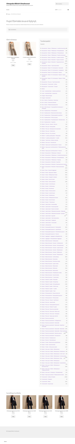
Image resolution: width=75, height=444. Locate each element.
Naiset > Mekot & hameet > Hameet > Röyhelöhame (52, 254)
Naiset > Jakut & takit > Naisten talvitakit (50, 209)
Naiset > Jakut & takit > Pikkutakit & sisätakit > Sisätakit (53, 213)
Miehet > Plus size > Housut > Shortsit (49, 124)
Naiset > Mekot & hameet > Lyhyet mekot (50, 263)
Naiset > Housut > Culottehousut (48, 183)
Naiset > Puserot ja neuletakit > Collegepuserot (51, 320)
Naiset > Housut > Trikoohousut (48, 202)
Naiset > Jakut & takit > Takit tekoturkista (50, 218)
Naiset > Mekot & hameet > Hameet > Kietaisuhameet (53, 245)
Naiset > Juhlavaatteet (46, 224)
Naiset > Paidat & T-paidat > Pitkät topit (50, 286)
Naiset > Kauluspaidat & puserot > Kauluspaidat (51, 227)
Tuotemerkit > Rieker (46, 381)
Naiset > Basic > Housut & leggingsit (49, 170)
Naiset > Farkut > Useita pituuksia (48, 181)
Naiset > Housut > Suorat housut (48, 199)
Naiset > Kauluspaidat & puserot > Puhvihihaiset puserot (53, 231)
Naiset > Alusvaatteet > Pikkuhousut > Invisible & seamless (54, 155)
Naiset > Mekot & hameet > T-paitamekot (50, 277)
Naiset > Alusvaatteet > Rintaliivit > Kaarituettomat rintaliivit (54, 164)
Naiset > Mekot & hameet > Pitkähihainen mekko (52, 272)
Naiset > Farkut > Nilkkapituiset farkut (49, 174)
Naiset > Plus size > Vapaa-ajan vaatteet (50, 316)
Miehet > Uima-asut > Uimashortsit (49, 142)
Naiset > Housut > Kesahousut (48, 188)
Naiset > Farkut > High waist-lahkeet (49, 172)
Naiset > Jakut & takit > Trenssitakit (49, 222)
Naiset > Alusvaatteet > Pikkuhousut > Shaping (51, 159)
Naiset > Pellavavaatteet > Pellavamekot (50, 297)
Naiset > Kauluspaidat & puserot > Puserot (50, 234)
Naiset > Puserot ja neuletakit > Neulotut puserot (52, 333)
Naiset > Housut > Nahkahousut (48, 195)
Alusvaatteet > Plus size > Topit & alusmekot (51, 82)
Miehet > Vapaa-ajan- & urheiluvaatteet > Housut (51, 144)
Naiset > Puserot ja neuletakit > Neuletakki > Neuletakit (53, 328)
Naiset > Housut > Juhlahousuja (48, 186)
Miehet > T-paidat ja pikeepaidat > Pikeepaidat (51, 135)
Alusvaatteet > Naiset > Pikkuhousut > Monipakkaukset (53, 50)
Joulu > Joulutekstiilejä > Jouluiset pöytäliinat (51, 91)
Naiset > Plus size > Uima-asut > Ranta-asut (50, 311)
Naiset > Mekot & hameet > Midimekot (49, 268)
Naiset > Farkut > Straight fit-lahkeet (49, 177)
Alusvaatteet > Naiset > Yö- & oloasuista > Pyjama (52, 72)
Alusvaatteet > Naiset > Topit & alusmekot (50, 65)
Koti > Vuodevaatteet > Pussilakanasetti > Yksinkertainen (53, 119)
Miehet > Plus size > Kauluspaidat (48, 126)
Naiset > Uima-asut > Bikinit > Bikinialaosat (50, 349)
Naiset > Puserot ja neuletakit (48, 318)
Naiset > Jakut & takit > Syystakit (48, 215)
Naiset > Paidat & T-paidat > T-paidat (49, 288)
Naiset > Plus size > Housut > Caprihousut (50, 300)
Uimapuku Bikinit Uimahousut (18, 3)
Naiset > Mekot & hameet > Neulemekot (50, 270)
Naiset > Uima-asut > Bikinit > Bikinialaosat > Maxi (52, 358)
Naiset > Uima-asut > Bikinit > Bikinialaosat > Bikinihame (53, 351)
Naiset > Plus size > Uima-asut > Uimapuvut (50, 313)
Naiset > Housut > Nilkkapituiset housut (50, 197)
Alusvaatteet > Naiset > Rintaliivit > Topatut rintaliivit (53, 59)
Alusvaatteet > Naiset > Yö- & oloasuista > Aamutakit (52, 67)
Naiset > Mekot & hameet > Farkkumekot (50, 240)
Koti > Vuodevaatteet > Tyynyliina (48, 122)
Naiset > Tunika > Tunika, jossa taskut (49, 346)
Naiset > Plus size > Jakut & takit (48, 302)
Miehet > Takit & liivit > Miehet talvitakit (50, 140)
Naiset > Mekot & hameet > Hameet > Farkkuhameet (52, 243)
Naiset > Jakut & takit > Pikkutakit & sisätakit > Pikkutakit (53, 211)
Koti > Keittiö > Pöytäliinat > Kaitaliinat (50, 100)
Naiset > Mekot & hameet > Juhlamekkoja (50, 256)
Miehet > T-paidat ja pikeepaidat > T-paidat (50, 138)
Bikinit (43, 88)
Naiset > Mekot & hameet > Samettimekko (50, 275)
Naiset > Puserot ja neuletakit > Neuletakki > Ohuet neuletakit (54, 331)
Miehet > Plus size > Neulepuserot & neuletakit (51, 128)
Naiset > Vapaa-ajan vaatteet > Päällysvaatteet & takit (53, 374)
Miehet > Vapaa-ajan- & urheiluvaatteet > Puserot (52, 150)
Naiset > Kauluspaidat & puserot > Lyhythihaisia (51, 229)
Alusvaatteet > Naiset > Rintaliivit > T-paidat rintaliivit (53, 57)
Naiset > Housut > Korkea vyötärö (48, 190)
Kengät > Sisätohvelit (46, 97)
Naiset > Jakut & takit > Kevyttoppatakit (50, 206)
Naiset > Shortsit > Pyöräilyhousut (49, 340)
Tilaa (13, 65)
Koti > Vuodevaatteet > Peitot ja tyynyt (50, 117)
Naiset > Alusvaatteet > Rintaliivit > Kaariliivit (51, 162)
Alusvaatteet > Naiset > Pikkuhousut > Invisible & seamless (54, 48)
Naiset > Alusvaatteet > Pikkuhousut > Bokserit (51, 153)
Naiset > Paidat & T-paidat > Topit (48, 291)
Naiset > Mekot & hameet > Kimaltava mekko (51, 261)
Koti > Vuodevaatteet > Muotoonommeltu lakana (52, 112)
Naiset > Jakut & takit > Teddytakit (49, 220)
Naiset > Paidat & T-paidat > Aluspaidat (50, 279)
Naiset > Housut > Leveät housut (48, 193)
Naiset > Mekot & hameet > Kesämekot (50, 259)
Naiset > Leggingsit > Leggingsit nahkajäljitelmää (52, 236)
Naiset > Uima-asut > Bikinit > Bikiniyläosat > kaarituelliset (54, 362)
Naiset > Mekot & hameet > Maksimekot (50, 265)
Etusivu (7, 9)
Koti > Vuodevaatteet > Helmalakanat (49, 110)
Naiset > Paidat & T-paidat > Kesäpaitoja (50, 281)
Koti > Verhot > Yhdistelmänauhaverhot (50, 104)
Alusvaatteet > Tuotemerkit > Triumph (49, 86)
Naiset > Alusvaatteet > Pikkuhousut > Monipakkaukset (53, 157)
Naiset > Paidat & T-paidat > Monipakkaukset (51, 284)
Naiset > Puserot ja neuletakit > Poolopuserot (51, 335)
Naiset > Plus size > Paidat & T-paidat (49, 306)
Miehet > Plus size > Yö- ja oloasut (48, 133)
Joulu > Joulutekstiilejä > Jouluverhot (49, 93)
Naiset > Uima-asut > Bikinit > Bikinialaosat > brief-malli (53, 353)
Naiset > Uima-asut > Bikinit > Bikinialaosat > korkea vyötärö (54, 356)
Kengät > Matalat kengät (47, 95)
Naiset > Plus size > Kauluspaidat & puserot (50, 304)
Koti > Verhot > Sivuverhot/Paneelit (49, 102)
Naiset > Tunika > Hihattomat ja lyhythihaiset (51, 342)
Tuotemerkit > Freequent (47, 379)
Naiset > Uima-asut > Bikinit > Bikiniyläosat (50, 360)
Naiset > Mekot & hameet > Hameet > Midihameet (52, 252)
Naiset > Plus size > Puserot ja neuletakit (50, 309)
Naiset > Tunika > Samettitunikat (48, 344)
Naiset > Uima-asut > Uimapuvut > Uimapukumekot (52, 372)
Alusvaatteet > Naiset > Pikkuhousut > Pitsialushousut (53, 52)
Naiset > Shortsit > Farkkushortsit (49, 337)
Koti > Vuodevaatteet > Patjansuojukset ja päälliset (52, 115)
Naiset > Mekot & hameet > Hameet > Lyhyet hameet (52, 247)
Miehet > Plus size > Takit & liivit (48, 131)
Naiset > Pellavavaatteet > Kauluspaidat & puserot (52, 295)
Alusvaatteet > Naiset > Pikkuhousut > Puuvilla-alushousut (53, 55)
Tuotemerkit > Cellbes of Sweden (48, 376)
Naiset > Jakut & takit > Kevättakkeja (49, 204)
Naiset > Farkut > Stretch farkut (48, 179)
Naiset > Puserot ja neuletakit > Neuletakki (50, 322)
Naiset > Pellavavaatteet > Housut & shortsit (51, 293)
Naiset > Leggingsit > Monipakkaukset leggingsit (52, 238)
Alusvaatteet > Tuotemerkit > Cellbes (49, 84)
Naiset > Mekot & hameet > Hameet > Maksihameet (52, 250)
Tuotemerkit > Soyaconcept (47, 383)
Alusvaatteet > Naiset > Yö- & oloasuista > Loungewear (53, 70)
